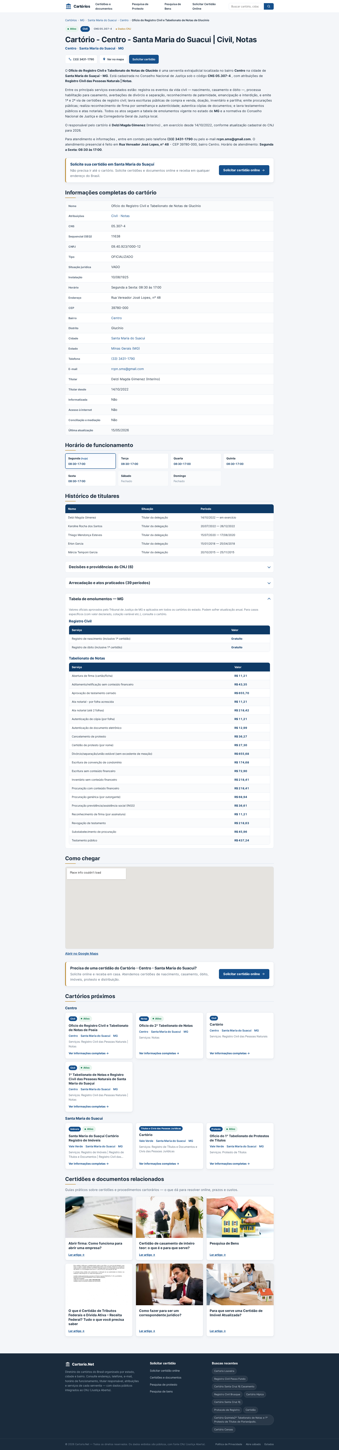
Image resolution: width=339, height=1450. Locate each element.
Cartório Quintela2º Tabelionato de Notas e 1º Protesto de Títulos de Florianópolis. (241, 1419)
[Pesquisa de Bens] (240, 1217)
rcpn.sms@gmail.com (127, 369)
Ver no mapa (115, 59)
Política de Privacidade (228, 1444)
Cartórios (71, 20)
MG (82, 20)
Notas (125, 216)
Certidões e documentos (103, 6)
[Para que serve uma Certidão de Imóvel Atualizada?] (240, 1284)
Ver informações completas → (89, 1053)
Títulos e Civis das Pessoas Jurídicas (161, 1128)
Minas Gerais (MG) (125, 348)
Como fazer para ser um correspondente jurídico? (160, 1313)
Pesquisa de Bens (173, 6)
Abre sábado (253, 1444)
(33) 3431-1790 (83, 59)
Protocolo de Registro (227, 1409)
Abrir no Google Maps (81, 953)
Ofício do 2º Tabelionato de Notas (166, 1026)
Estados (269, 1444)
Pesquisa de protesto (163, 1384)
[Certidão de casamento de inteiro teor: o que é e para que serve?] (169, 1217)
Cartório (216, 1024)
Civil (85, 28)
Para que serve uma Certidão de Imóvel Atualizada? (236, 1313)
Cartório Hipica (255, 1394)
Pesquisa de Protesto (140, 6)
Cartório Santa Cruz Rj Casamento (234, 1386)
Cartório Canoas (223, 1429)
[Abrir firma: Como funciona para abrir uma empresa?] (98, 1217)
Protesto (216, 1129)
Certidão (251, 1409)
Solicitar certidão (143, 59)
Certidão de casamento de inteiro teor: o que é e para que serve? (167, 1245)
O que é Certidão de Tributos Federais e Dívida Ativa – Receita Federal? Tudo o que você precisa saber (96, 1317)
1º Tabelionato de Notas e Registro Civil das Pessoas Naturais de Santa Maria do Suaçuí (97, 1079)
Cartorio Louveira (224, 1370)
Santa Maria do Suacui (102, 20)
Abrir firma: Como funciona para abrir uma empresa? (95, 1245)
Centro (124, 20)
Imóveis (74, 1129)
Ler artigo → (76, 1254)
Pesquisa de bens (161, 1391)
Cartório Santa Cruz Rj (227, 1402)
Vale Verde (76, 1146)
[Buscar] (269, 6)
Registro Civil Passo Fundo (229, 1378)
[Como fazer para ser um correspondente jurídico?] (169, 1284)
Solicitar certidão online (241, 170)
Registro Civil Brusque (227, 1394)
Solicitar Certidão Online (204, 6)
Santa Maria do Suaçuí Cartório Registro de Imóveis (94, 1138)
